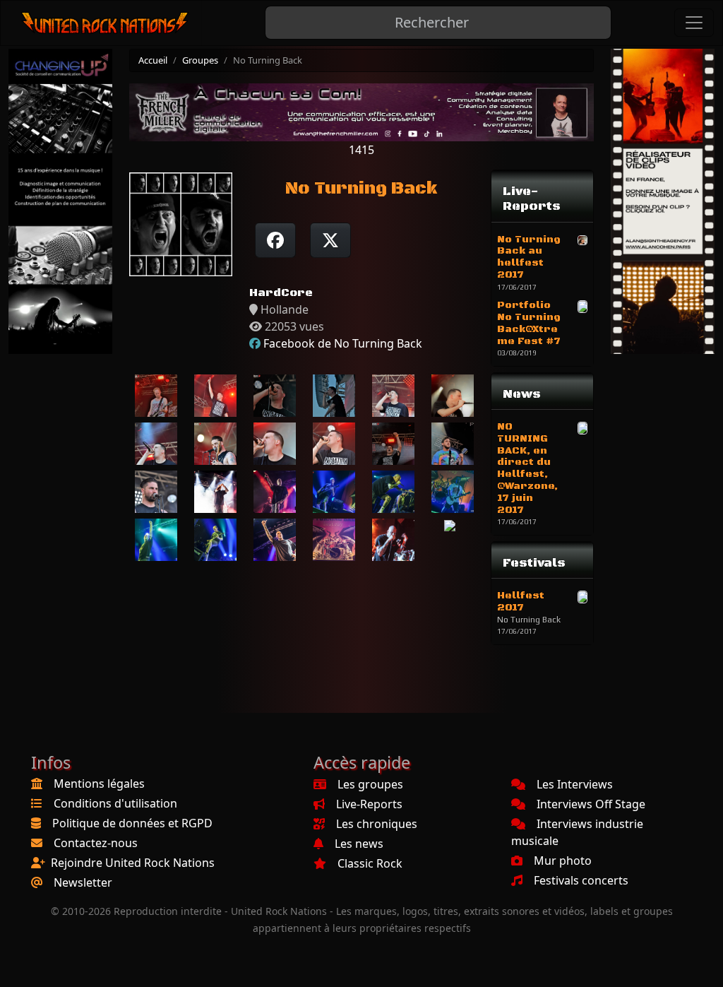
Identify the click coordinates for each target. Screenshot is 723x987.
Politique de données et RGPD (132, 823)
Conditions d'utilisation (115, 803)
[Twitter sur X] (330, 240)
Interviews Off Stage (591, 804)
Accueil (152, 60)
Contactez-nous (96, 843)
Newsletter (83, 882)
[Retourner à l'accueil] (105, 23)
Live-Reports (369, 804)
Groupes (200, 60)
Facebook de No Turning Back (342, 343)
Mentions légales (99, 783)
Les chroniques (376, 824)
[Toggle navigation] (694, 22)
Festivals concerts (581, 880)
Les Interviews (575, 784)
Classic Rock (369, 863)
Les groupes (370, 784)
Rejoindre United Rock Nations (133, 862)
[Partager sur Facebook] (275, 240)
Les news (359, 843)
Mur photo (563, 860)
